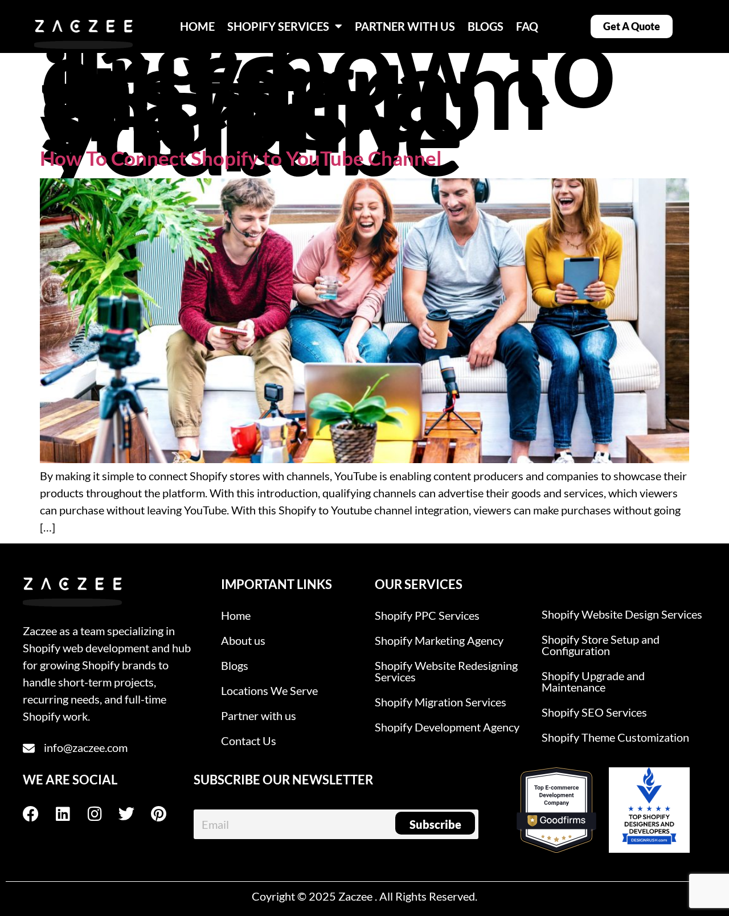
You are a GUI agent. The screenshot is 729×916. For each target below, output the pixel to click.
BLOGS (485, 26)
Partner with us (258, 715)
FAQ (527, 26)
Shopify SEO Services (594, 712)
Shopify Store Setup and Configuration (601, 644)
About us (243, 640)
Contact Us (248, 740)
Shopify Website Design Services (622, 614)
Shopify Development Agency (447, 727)
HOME (197, 26)
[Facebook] (39, 814)
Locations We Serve (269, 690)
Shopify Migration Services (440, 702)
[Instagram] (102, 814)
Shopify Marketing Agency (439, 640)
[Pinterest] (166, 814)
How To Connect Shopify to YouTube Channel (240, 158)
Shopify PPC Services (427, 615)
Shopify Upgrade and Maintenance (593, 681)
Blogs (234, 665)
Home (236, 615)
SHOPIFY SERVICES (278, 26)
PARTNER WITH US (405, 26)
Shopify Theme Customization (615, 737)
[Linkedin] (71, 814)
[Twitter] (134, 814)
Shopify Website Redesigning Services (446, 671)
